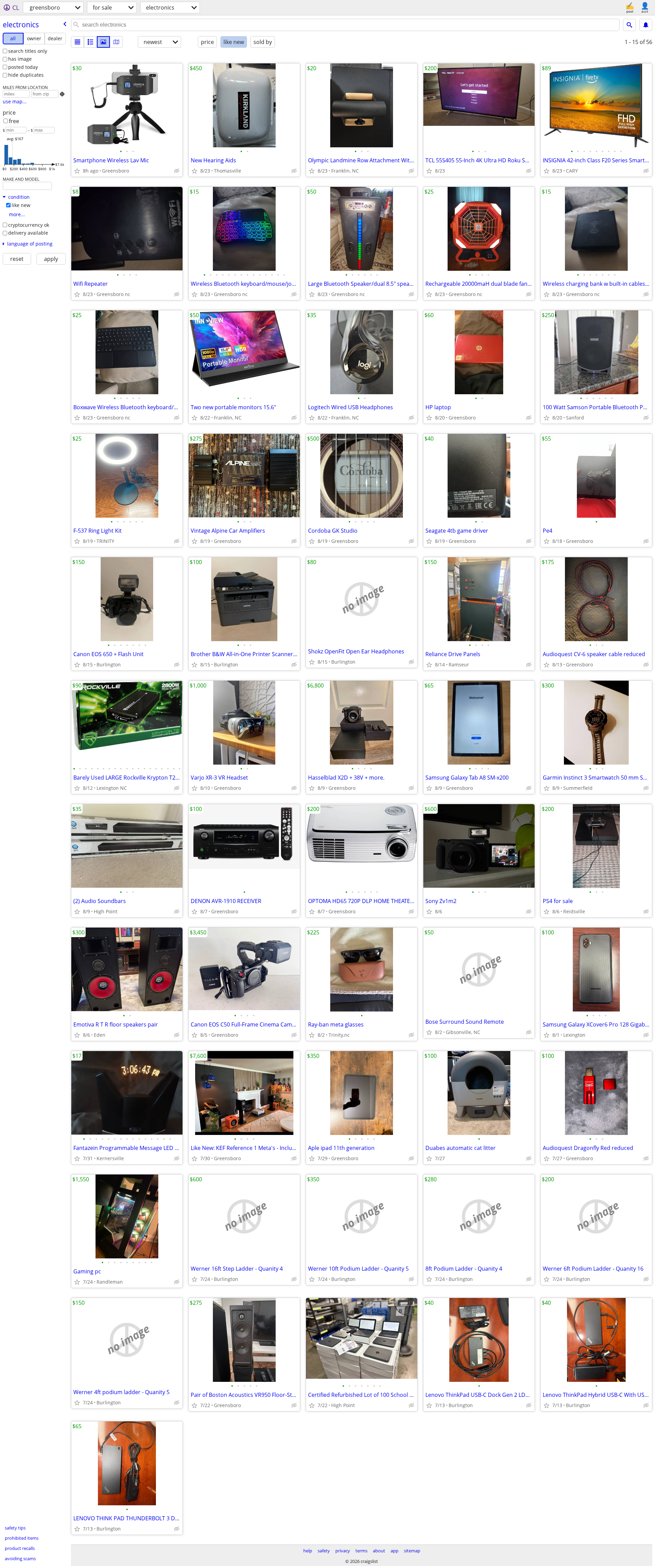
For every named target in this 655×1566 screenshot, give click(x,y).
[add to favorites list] (77, 171)
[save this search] (645, 25)
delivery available (28, 233)
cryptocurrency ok (28, 225)
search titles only (27, 51)
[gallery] (103, 42)
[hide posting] (177, 171)
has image (20, 59)
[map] (116, 42)
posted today (23, 67)
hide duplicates (26, 75)
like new (21, 205)
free (14, 121)
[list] (77, 42)
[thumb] (90, 42)
